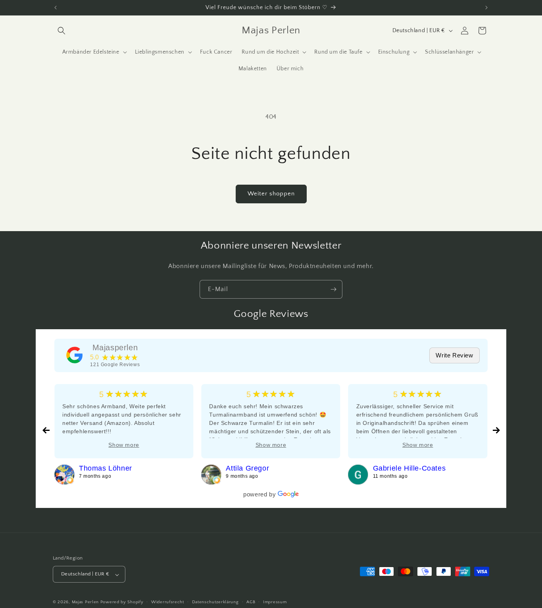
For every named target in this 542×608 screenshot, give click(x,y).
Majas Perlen (85, 602)
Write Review (454, 355)
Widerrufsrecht (167, 602)
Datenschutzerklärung (215, 602)
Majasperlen (115, 347)
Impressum (274, 602)
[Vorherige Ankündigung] (55, 7)
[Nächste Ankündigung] (486, 7)
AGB (250, 602)
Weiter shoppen (271, 193)
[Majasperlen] (75, 355)
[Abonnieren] (333, 289)
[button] (61, 30)
